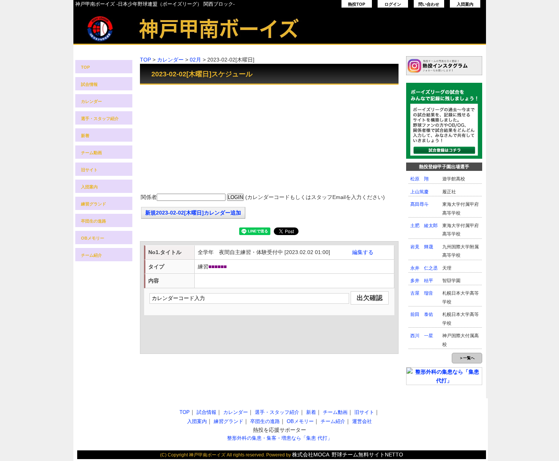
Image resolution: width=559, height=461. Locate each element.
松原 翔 (419, 179)
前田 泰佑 (421, 314)
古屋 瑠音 (421, 293)
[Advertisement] (269, 140)
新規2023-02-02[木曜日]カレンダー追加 (193, 213)
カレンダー (91, 101)
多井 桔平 (421, 280)
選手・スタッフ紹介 (100, 118)
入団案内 (465, 4)
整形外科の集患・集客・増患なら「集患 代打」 (279, 438)
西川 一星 (421, 335)
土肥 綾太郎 (424, 225)
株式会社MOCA (310, 455)
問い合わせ (428, 4)
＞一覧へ (467, 358)
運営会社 (362, 421)
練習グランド (93, 204)
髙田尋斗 (419, 204)
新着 (85, 135)
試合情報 (89, 84)
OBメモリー (92, 238)
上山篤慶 (419, 191)
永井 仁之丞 (424, 268)
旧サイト (89, 169)
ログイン (392, 4)
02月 (195, 60)
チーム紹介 (91, 255)
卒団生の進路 (93, 221)
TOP (85, 67)
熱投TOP (356, 4)
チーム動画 (91, 152)
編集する (362, 252)
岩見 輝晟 (421, 246)
